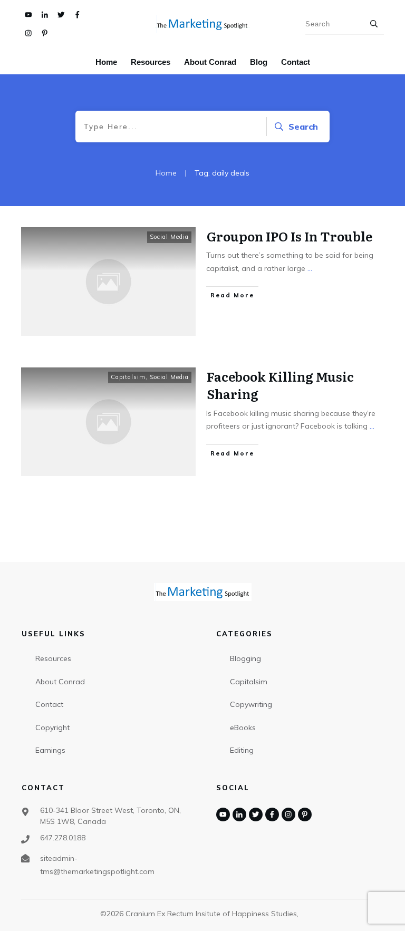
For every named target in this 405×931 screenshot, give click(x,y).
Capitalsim (128, 377)
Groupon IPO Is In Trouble (289, 236)
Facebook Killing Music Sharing (280, 385)
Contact (49, 704)
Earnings (50, 750)
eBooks (243, 727)
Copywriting (251, 704)
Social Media (169, 236)
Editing (242, 750)
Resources (53, 658)
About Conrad (60, 681)
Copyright (52, 727)
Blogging (245, 658)
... (309, 268)
